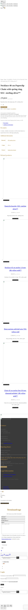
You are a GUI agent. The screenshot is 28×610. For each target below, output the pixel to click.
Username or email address (7, 575)
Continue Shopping (5, 503)
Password (3, 578)
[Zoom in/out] (11, 606)
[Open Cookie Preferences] (11, 603)
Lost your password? (13, 581)
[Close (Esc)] (2, 606)
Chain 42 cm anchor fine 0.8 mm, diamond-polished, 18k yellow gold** (15, 393)
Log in (2, 584)
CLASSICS (9, 79)
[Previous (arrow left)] (2, 608)
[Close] (1, 589)
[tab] (15, 123)
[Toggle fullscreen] (8, 606)
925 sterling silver (11, 140)
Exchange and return (7, 476)
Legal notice (6, 486)
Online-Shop (6, 561)
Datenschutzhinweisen (6, 539)
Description (5, 123)
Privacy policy (6, 488)
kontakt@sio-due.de (8, 443)
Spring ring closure (12, 150)
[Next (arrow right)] (5, 608)
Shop (5, 79)
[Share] (5, 606)
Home (2, 79)
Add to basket (4, 107)
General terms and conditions (9, 474)
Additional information (8, 124)
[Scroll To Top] (1, 551)
